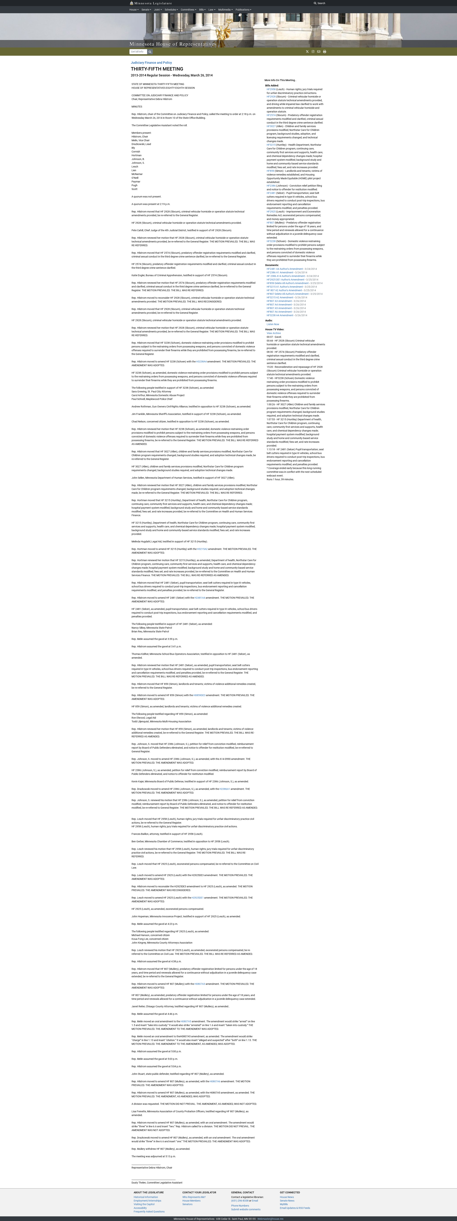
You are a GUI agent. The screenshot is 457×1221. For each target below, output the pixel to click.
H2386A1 (225, 789)
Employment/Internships (147, 1200)
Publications (242, 9)
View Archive (274, 333)
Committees (187, 9)
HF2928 (271, 96)
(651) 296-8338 (239, 1200)
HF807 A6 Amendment (279, 311)
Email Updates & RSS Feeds (295, 1208)
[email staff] (319, 51)
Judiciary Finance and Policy (151, 62)
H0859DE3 (199, 695)
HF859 (271, 170)
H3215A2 (202, 549)
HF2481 (271, 193)
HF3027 (271, 126)
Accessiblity (140, 1208)
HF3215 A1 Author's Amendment (285, 286)
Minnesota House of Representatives (173, 43)
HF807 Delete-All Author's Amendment (288, 293)
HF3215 (271, 144)
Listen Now (273, 324)
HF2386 (271, 185)
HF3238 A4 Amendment (280, 315)
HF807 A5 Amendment (279, 308)
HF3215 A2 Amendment (280, 297)
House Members (191, 1200)
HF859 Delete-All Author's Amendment (288, 283)
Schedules (170, 9)
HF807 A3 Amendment (279, 301)
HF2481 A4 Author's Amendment (285, 268)
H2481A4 (200, 597)
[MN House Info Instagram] (313, 51)
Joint (157, 9)
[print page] (325, 51)
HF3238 (271, 241)
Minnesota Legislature (153, 3)
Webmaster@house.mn (270, 1218)
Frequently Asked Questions (149, 1211)
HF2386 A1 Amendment (280, 272)
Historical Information (146, 1197)
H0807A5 (186, 1021)
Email (255, 1200)
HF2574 (271, 115)
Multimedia (224, 9)
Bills (201, 9)
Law (211, 9)
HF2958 (271, 89)
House (133, 9)
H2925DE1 (198, 897)
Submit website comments (245, 1209)
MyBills (284, 1204)
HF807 (271, 222)
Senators (187, 1204)
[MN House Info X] (307, 51)
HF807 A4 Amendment (279, 304)
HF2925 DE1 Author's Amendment (286, 279)
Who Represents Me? (194, 1197)
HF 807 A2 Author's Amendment (285, 290)
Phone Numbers (240, 1205)
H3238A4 (201, 361)
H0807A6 (215, 1081)
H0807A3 (200, 983)
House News (287, 1197)
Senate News (287, 1200)
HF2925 (271, 211)
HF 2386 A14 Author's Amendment (286, 276)
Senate (145, 9)
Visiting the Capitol (144, 1204)
